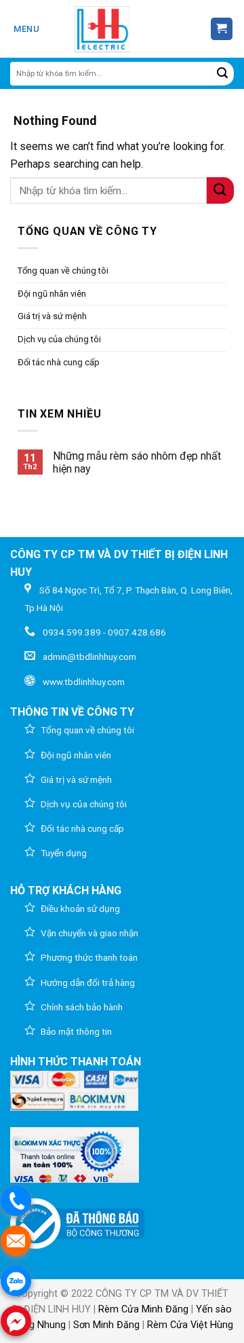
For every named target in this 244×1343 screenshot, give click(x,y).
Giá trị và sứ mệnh (52, 316)
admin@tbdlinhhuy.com (89, 656)
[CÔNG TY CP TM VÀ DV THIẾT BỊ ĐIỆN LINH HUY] (102, 29)
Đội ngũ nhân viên (52, 294)
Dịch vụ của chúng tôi (59, 339)
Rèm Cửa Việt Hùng (190, 1325)
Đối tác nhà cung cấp (59, 362)
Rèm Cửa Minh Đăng (143, 1309)
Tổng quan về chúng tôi (63, 270)
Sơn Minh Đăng (106, 1325)
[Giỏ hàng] (222, 29)
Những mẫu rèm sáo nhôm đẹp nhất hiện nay (137, 462)
